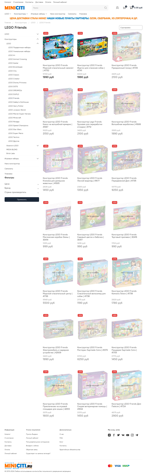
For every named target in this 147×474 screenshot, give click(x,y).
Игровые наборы (38, 14)
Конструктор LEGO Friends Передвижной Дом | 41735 (124, 179)
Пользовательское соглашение (37, 442)
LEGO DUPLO (13, 94)
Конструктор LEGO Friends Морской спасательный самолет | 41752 (58, 68)
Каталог (8, 2)
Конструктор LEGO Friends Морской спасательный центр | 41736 (57, 293)
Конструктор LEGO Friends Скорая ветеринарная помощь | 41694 (92, 406)
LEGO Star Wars (14, 129)
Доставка (39, 2)
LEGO (7, 14)
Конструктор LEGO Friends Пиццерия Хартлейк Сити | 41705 (124, 350)
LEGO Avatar (13, 63)
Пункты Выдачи (32, 434)
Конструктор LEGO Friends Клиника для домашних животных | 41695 (55, 181)
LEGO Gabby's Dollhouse (18, 102)
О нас (62, 434)
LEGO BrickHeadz (15, 67)
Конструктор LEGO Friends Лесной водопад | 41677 (89, 179)
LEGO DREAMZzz (15, 90)
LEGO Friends (13, 98)
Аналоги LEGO (12, 145)
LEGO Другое (13, 141)
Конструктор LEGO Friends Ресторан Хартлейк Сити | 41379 (92, 348)
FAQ (61, 438)
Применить (22, 199)
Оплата (48, 2)
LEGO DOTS (13, 86)
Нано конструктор (57, 14)
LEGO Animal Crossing (17, 59)
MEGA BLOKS (11, 149)
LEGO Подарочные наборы (19, 47)
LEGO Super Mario (15, 133)
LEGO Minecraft (14, 117)
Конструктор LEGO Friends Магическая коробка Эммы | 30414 (56, 237)
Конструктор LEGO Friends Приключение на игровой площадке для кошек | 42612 (56, 406)
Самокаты (72, 14)
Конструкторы (20, 14)
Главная (8, 22)
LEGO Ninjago (13, 121)
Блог (61, 442)
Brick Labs (10, 153)
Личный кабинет (60, 2)
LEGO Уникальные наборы (19, 51)
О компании (18, 2)
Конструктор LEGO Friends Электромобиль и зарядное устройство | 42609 (56, 350)
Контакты (29, 2)
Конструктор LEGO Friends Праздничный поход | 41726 (125, 66)
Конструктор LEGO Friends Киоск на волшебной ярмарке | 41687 (57, 124)
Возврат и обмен (32, 446)
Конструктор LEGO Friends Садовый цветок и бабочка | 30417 (90, 237)
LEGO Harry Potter (15, 106)
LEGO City (12, 71)
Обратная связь (32, 450)
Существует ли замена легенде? (38, 453)
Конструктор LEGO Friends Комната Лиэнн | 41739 (124, 292)
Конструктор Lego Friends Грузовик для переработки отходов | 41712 (89, 124)
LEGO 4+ (11, 55)
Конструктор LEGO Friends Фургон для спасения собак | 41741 (91, 68)
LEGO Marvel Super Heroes (19, 114)
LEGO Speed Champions (18, 125)
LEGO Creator (14, 78)
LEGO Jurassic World (17, 110)
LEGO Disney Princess (17, 82)
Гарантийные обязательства (70, 450)
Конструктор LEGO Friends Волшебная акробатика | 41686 (126, 123)
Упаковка (83, 14)
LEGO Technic (13, 137)
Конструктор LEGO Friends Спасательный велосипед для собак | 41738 (91, 293)
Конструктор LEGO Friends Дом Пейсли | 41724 (126, 405)
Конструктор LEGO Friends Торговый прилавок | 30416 (124, 235)
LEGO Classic (13, 75)
